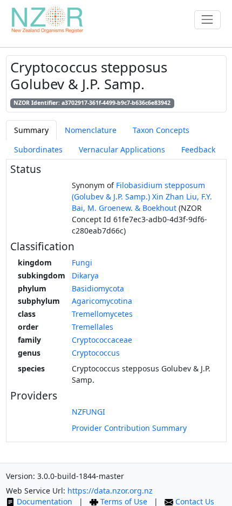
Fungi (82, 262)
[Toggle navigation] (207, 19)
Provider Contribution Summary (129, 428)
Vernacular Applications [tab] (122, 149)
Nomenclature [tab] (91, 130)
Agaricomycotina (102, 301)
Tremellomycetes (102, 314)
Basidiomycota (98, 288)
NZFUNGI (88, 412)
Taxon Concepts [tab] (161, 130)
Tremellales (92, 327)
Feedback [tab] (198, 149)
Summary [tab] (31, 130)
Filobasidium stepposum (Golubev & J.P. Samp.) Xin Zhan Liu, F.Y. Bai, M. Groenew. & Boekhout (142, 196)
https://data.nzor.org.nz (110, 490)
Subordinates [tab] (38, 149)
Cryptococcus (96, 353)
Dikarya (85, 275)
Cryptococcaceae (102, 340)
